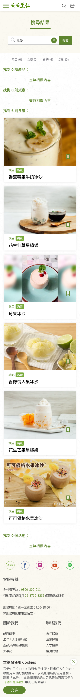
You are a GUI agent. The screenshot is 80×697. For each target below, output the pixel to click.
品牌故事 (9, 633)
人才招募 (52, 645)
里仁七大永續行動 (15, 639)
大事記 (7, 651)
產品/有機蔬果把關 (15, 645)
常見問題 (52, 651)
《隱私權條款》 (14, 682)
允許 (14, 690)
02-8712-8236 (34, 595)
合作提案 (52, 633)
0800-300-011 (31, 589)
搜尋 (65, 40)
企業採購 (52, 639)
